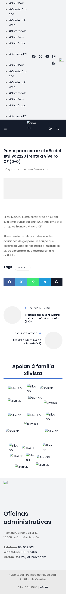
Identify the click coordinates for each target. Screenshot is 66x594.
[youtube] (47, 56)
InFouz (43, 587)
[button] (14, 59)
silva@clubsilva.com (32, 557)
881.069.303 (26, 547)
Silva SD (22, 267)
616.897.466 (29, 552)
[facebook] (34, 56)
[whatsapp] (54, 63)
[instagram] (54, 56)
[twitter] (40, 56)
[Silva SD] (33, 128)
